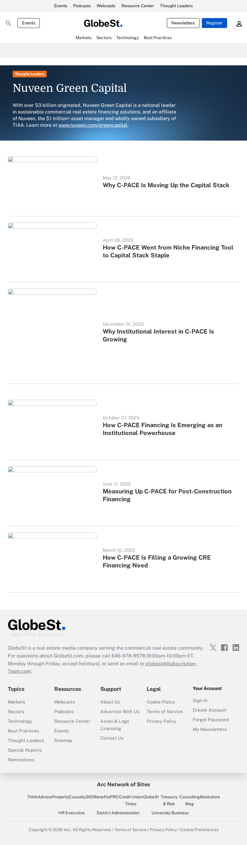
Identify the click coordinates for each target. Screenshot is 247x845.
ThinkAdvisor (39, 796)
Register (214, 22)
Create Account (209, 710)
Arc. (68, 829)
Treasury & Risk (169, 800)
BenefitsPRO (106, 796)
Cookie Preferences (199, 829)
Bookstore (210, 796)
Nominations (21, 759)
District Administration (118, 812)
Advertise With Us (119, 711)
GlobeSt (151, 796)
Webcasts (106, 5)
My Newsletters (210, 729)
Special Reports (25, 750)
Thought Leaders (176, 5)
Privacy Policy (162, 721)
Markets (16, 701)
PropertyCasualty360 (73, 796)
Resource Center (137, 5)
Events (60, 5)
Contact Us (112, 738)
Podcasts (82, 5)
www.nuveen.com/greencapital (92, 125)
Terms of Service (165, 711)
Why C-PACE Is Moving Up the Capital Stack (166, 185)
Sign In (200, 700)
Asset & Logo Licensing (114, 725)
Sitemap (63, 740)
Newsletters (183, 22)
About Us (110, 701)
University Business (170, 812)
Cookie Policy (161, 701)
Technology (20, 721)
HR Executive (71, 812)
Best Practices (23, 730)
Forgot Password (211, 719)
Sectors (16, 711)
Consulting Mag (189, 800)
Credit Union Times (131, 800)
